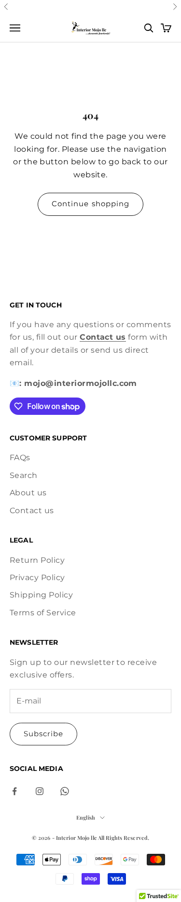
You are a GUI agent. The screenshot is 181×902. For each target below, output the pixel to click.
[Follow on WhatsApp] (65, 791)
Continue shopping (90, 203)
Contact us (32, 510)
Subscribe (43, 733)
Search (24, 475)
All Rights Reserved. (123, 837)
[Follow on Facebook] (14, 791)
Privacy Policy (37, 577)
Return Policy (37, 560)
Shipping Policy (41, 594)
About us (28, 492)
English (85, 817)
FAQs (20, 457)
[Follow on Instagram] (39, 791)
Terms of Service (43, 612)
